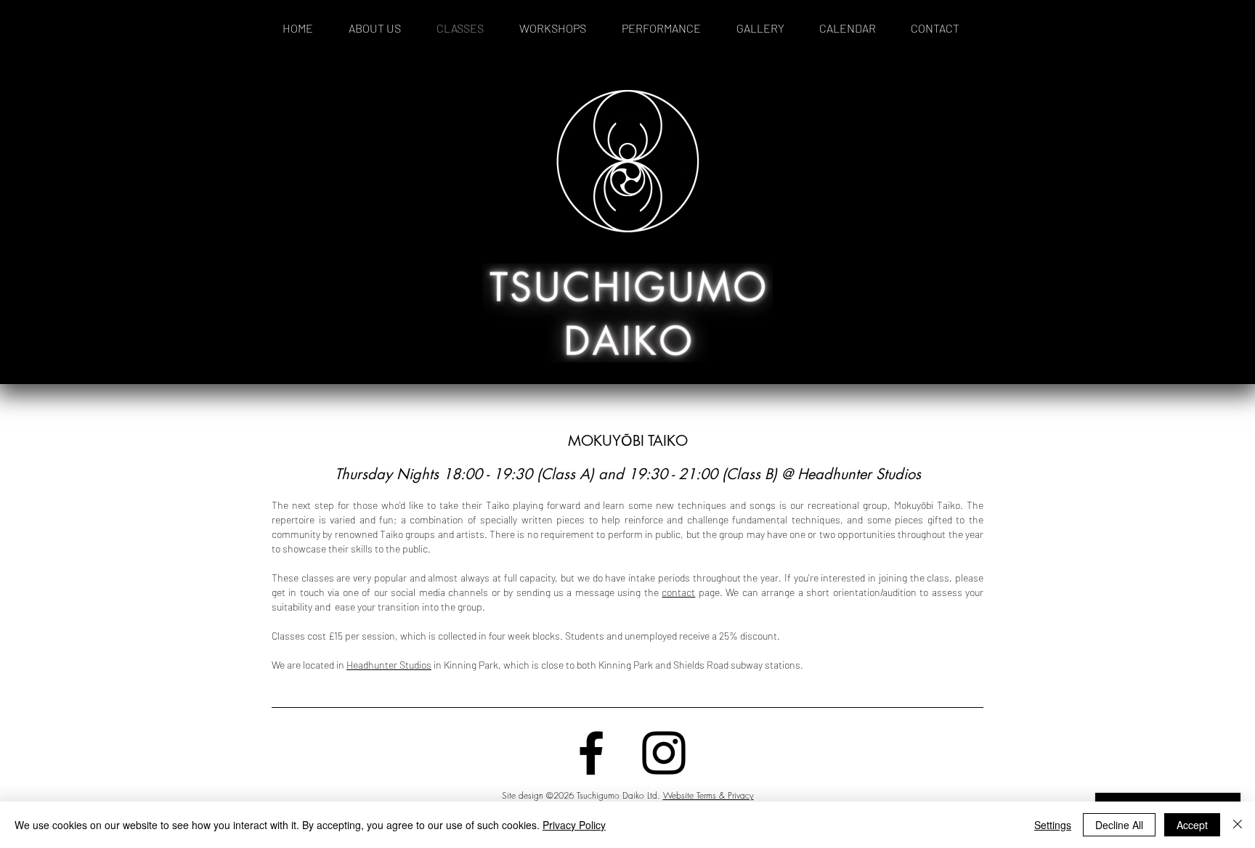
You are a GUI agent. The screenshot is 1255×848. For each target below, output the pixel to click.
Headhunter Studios (388, 665)
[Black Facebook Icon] (591, 753)
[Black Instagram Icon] (664, 753)
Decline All (1119, 825)
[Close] (1237, 824)
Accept (1192, 825)
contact (678, 592)
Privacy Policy (574, 825)
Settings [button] (1052, 825)
